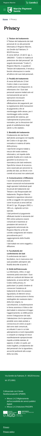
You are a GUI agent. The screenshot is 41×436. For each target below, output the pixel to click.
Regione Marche (9, 3)
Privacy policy (8, 432)
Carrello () (33, 3)
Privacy (6, 427)
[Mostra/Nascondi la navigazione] (4, 9)
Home (5, 19)
